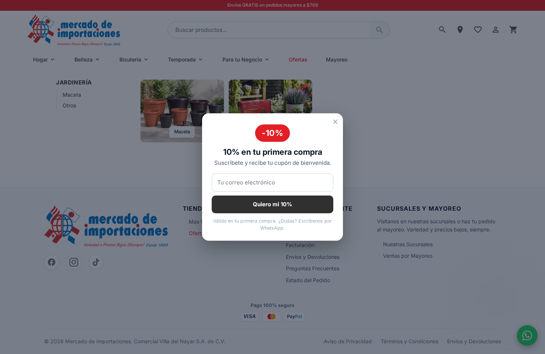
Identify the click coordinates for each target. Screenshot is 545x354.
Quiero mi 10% (272, 204)
